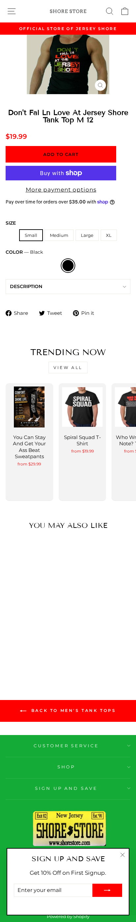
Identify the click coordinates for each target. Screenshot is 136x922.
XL (109, 235)
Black (68, 265)
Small (31, 235)
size (11, 223)
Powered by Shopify (68, 916)
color (24, 252)
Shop (66, 766)
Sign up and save (66, 788)
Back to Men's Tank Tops (72, 710)
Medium (59, 235)
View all (68, 367)
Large (87, 235)
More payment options (61, 189)
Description (26, 286)
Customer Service (66, 745)
